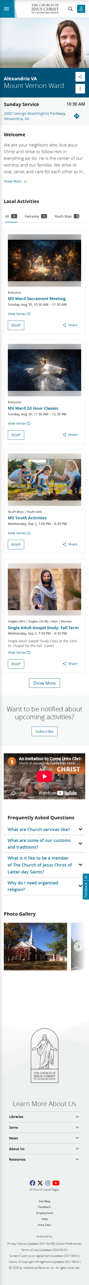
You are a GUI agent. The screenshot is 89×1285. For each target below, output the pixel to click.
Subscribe (44, 731)
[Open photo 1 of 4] (35, 946)
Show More (44, 683)
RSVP (16, 325)
